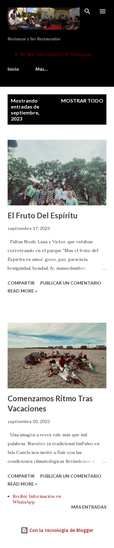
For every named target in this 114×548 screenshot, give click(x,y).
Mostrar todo (82, 100)
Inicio (13, 69)
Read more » (22, 290)
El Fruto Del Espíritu (43, 215)
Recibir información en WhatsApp (56, 54)
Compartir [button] (21, 283)
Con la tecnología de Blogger (60, 530)
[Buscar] (87, 11)
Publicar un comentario (70, 283)
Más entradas (88, 507)
